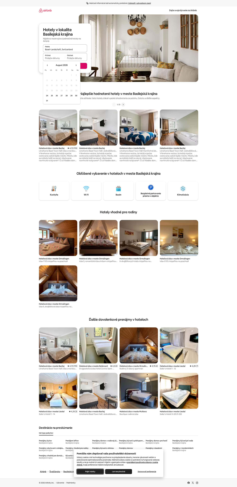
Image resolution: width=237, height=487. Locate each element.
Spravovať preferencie (147, 471)
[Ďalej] (123, 105)
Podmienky (70, 483)
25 (52, 95)
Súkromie (60, 483)
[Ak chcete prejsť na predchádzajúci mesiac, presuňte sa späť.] (47, 65)
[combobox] (65, 49)
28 (67, 95)
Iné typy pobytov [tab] (46, 433)
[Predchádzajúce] (114, 105)
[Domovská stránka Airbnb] (45, 10)
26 (57, 95)
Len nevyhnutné (118, 471)
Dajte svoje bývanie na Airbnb (183, 10)
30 (76, 95)
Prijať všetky (90, 471)
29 (71, 95)
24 (47, 95)
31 (47, 101)
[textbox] (54, 58)
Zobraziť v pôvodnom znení (139, 3)
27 (62, 95)
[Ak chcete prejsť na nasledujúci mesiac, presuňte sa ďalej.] (76, 65)
